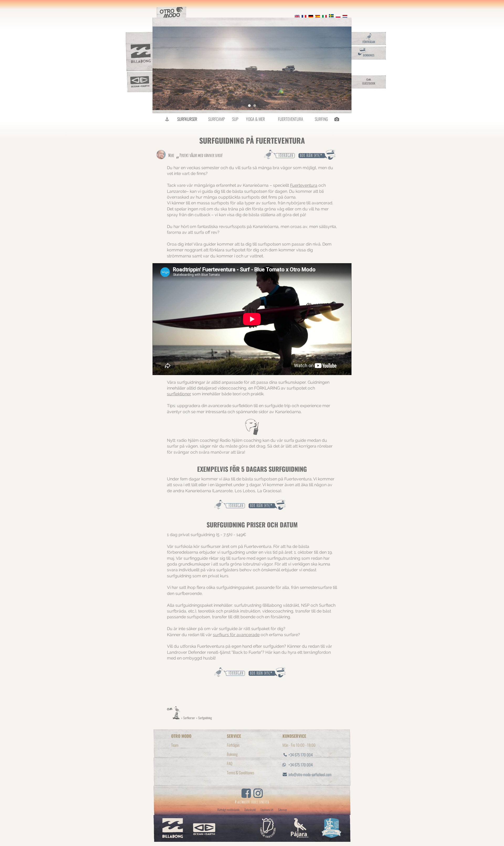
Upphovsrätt (266, 809)
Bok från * (311, 155)
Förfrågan (233, 745)
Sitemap (282, 809)
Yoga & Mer (255, 119)
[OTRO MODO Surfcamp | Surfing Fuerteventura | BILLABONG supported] (167, 119)
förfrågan (286, 155)
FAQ (229, 763)
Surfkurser (187, 119)
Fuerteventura (290, 119)
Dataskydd (250, 809)
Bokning (232, 754)
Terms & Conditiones (240, 772)
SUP (235, 119)
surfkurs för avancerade (236, 634)
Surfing (321, 119)
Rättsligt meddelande (228, 809)
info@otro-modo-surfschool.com (310, 774)
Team (174, 745)
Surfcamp (216, 119)
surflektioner (179, 393)
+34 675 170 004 (300, 754)
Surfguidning (205, 717)
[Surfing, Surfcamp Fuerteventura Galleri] (336, 119)
